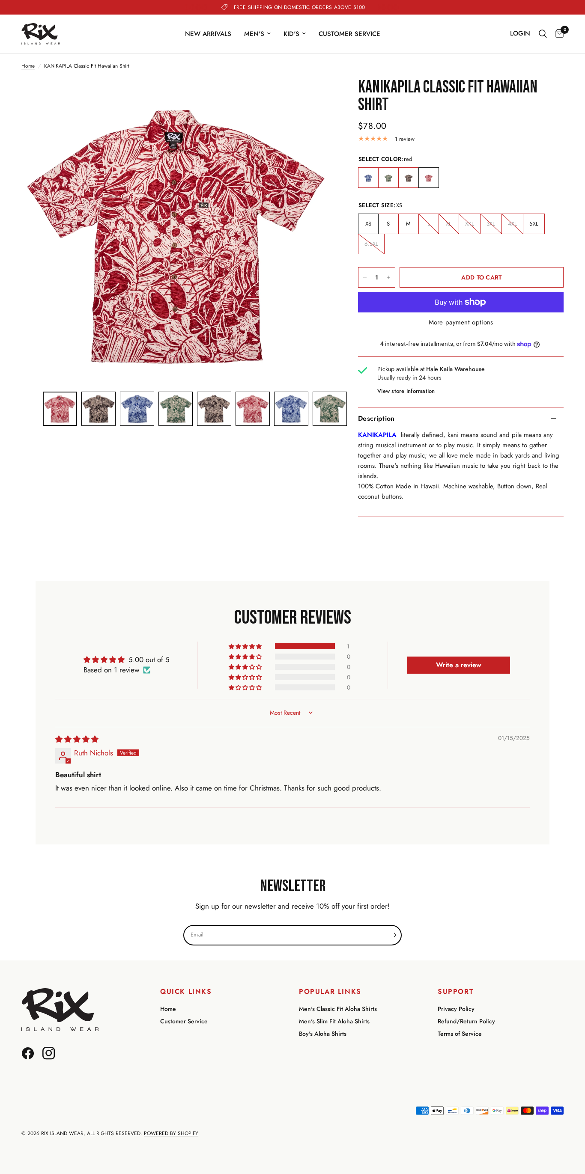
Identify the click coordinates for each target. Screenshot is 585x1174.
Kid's (291, 34)
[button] (246, 646)
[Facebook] (30, 1049)
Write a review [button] (458, 665)
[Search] (542, 34)
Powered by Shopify (171, 1133)
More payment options (461, 322)
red (428, 178)
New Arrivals (208, 34)
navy (368, 178)
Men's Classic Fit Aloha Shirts (338, 1009)
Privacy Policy (456, 1009)
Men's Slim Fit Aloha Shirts (334, 1021)
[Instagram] (51, 1049)
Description (376, 418)
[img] (76, 739)
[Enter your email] (393, 935)
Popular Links (330, 991)
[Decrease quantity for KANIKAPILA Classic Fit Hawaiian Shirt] (364, 277)
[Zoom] (314, 97)
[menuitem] (208, 33)
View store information (406, 391)
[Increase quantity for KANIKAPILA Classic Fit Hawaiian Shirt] (388, 277)
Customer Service (349, 34)
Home (28, 66)
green (388, 178)
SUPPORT (456, 991)
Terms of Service (460, 1033)
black (408, 178)
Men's (254, 34)
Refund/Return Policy (466, 1021)
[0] (557, 34)
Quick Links (186, 991)
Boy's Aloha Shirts (322, 1033)
